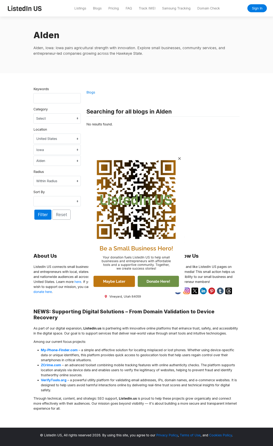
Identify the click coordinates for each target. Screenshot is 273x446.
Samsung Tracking (176, 8)
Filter (43, 214)
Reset (61, 214)
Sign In (257, 8)
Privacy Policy (167, 435)
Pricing (113, 8)
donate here (42, 292)
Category (40, 109)
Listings (80, 8)
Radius (38, 172)
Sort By (39, 192)
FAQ (129, 8)
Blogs (97, 8)
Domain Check (208, 8)
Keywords (41, 89)
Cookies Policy (220, 435)
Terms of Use (190, 435)
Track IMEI (147, 8)
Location (40, 129)
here (77, 282)
